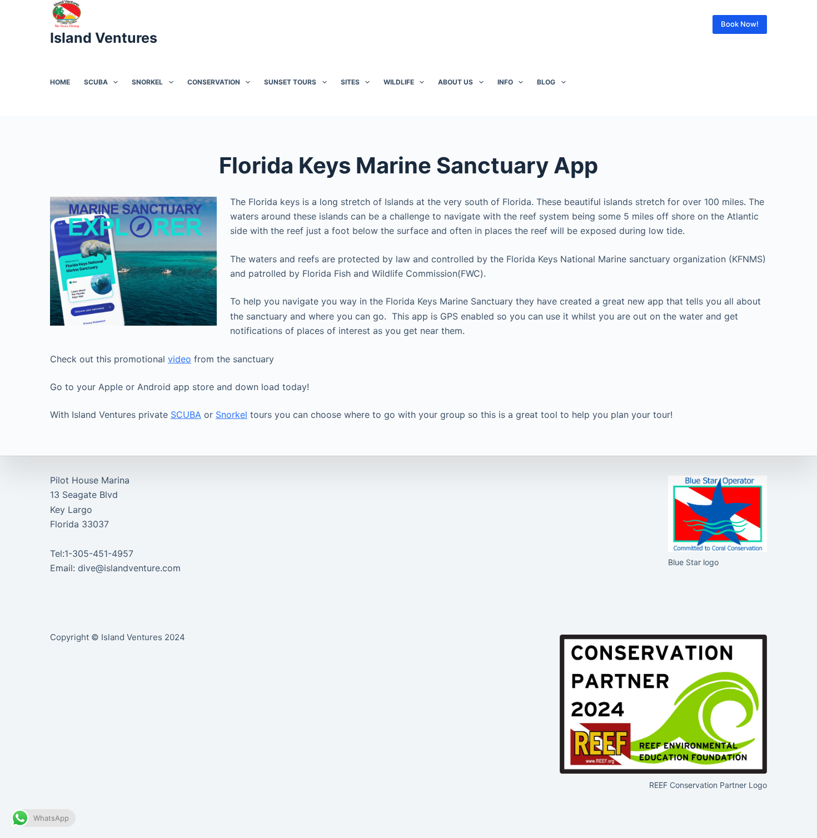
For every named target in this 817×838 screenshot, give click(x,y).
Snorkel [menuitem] (147, 82)
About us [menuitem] (455, 82)
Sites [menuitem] (350, 82)
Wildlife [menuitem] (398, 82)
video (179, 359)
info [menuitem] (505, 82)
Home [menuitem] (60, 82)
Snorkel (231, 414)
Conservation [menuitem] (213, 82)
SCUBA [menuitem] (96, 82)
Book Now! (740, 23)
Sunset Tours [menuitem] (290, 82)
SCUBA (186, 414)
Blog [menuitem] (546, 82)
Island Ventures (103, 37)
